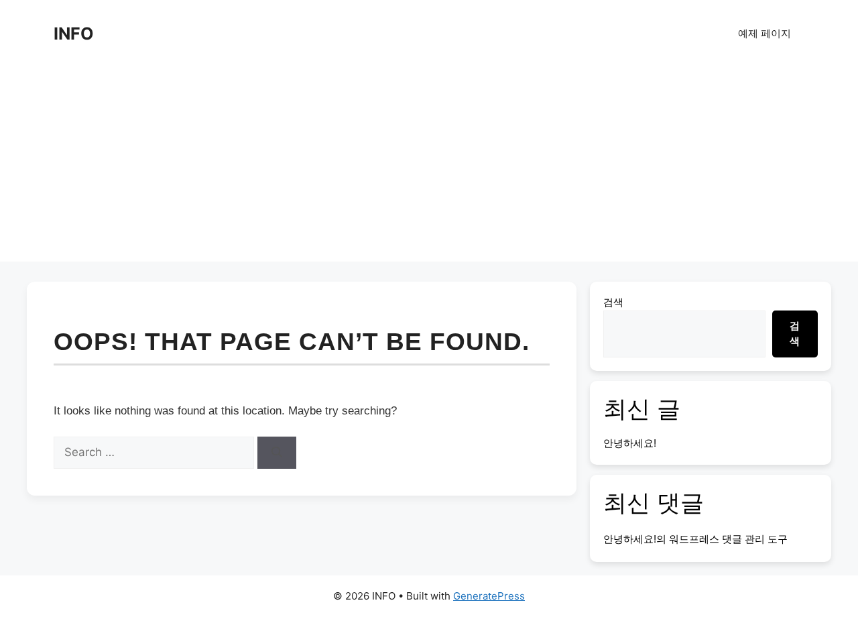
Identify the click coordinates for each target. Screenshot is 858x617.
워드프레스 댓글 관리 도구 (728, 538)
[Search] (276, 453)
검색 (613, 302)
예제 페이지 (764, 33)
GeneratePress (489, 596)
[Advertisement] (429, 168)
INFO (74, 33)
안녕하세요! (629, 443)
